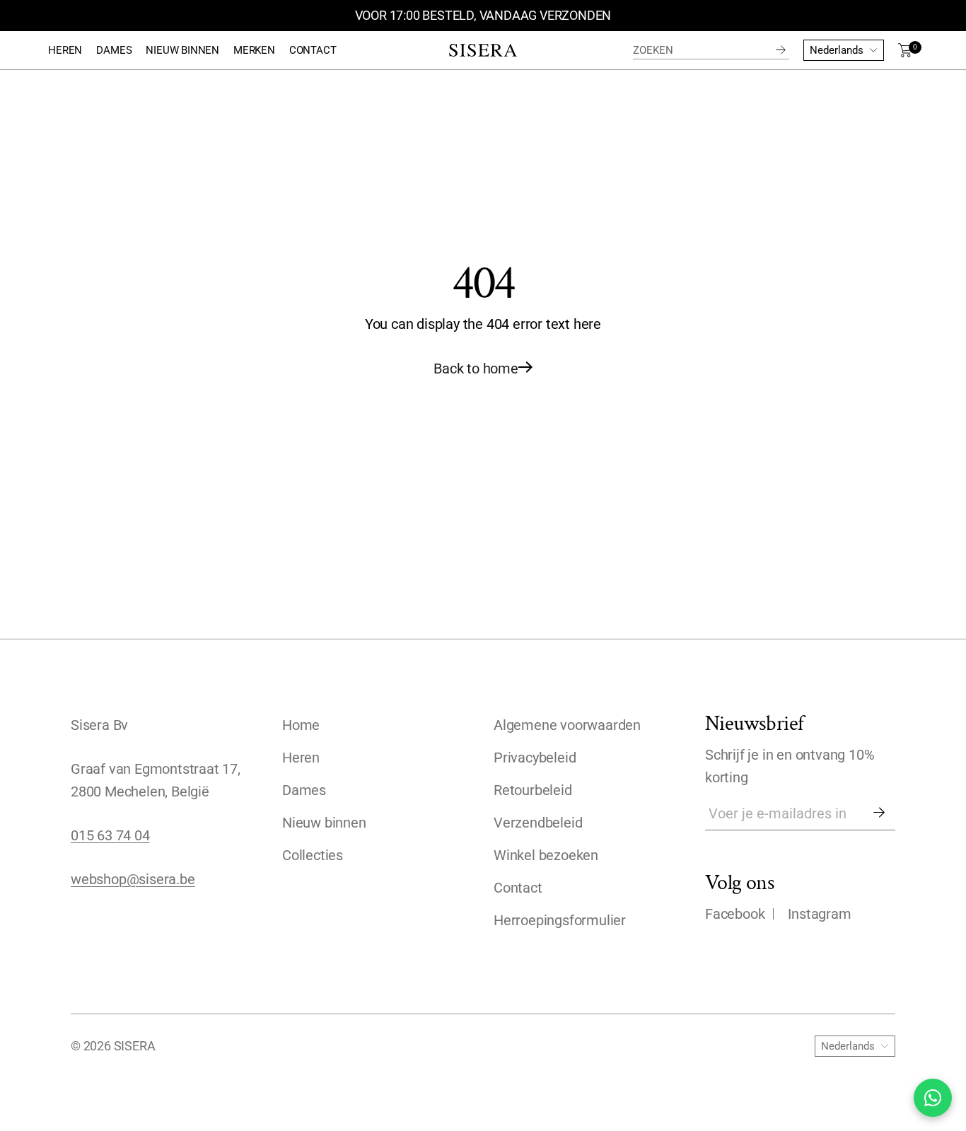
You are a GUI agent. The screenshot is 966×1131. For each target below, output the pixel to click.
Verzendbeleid (538, 822)
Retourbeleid (533, 790)
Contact (518, 887)
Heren (301, 757)
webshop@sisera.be (133, 879)
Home (301, 725)
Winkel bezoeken (546, 855)
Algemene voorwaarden (567, 725)
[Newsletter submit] (879, 813)
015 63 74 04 (110, 835)
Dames (304, 790)
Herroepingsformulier (560, 920)
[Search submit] (780, 50)
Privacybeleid (535, 757)
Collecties (312, 855)
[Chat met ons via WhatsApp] (933, 1098)
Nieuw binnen (324, 822)
